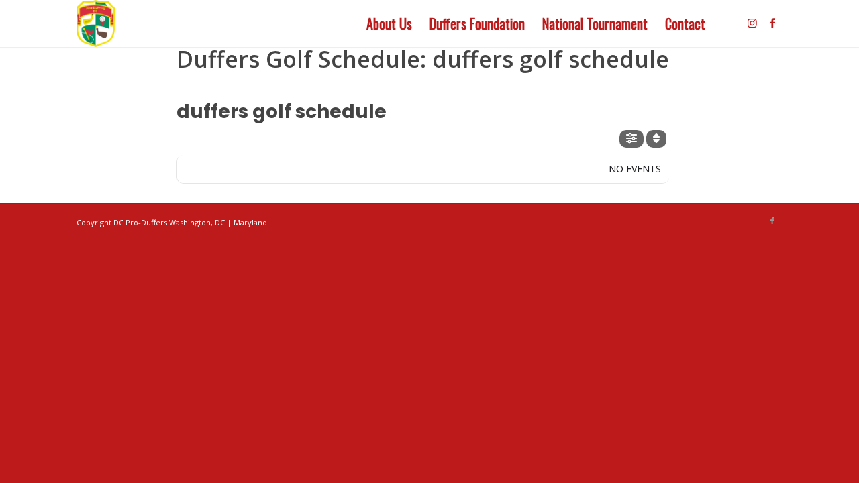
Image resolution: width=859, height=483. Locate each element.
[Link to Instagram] (752, 23)
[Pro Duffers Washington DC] (96, 23)
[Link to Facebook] (772, 23)
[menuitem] (389, 23)
